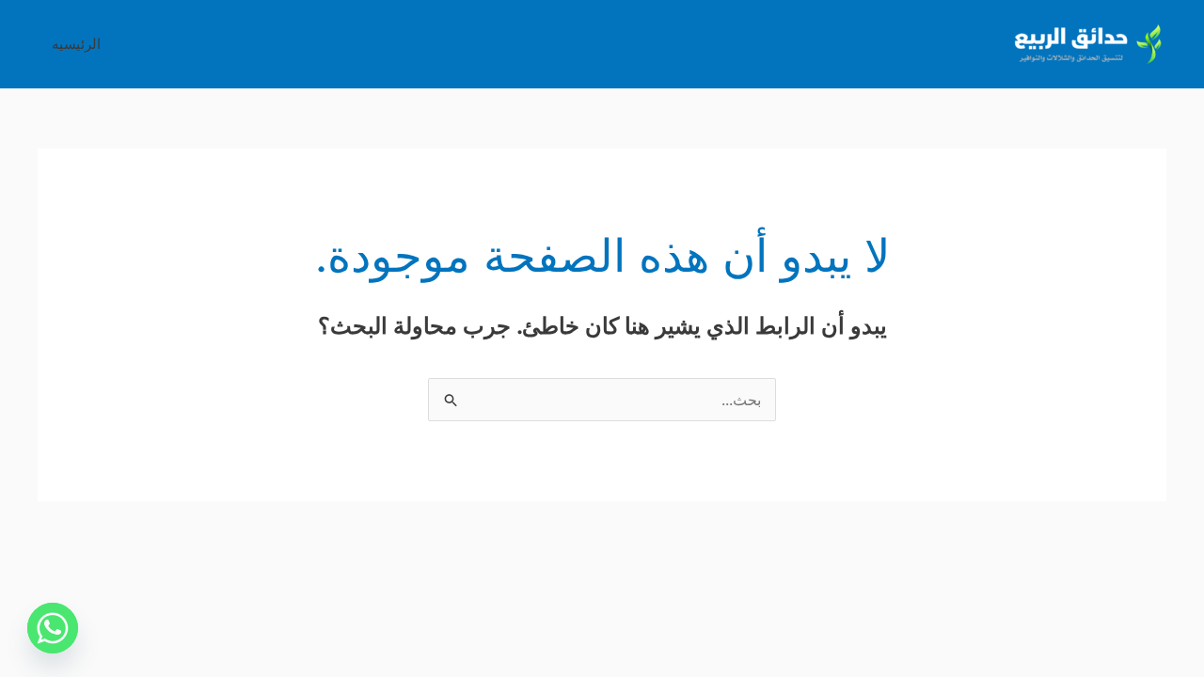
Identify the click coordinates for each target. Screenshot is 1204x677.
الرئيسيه (76, 44)
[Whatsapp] (52, 628)
